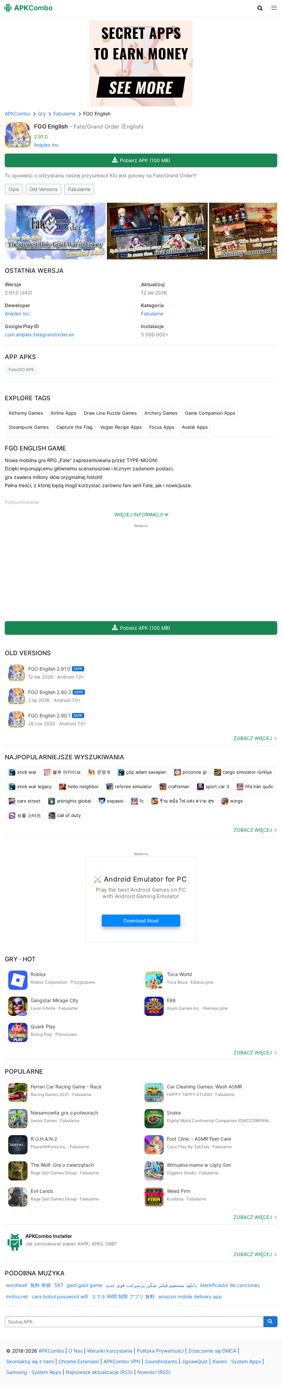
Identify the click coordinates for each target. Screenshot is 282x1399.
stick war (26, 772)
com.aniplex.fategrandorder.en (39, 334)
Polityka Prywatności (160, 1351)
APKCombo (17, 113)
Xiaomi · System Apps (236, 1361)
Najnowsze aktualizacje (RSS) (99, 1372)
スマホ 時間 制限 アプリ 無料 (123, 1296)
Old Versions (43, 189)
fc (142, 801)
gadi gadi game (84, 1285)
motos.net (17, 1296)
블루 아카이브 (67, 772)
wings (236, 801)
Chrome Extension (78, 1361)
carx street (29, 801)
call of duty (69, 815)
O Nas (75, 1351)
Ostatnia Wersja (34, 270)
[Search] (270, 1321)
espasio (115, 801)
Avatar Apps (195, 427)
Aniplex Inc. (47, 145)
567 (58, 1285)
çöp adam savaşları (146, 772)
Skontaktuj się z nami (30, 1361)
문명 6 (103, 772)
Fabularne (79, 189)
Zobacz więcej (253, 738)
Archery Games (160, 413)
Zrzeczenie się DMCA (212, 1351)
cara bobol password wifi (60, 1296)
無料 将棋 (40, 1285)
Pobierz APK (145, 160)
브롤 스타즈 (29, 815)
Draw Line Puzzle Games (110, 413)
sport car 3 (217, 786)
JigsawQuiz (195, 1361)
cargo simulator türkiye (247, 772)
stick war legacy (34, 786)
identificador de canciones (230, 1285)
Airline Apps (63, 413)
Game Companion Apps (210, 413)
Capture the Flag (74, 427)
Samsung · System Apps (33, 1372)
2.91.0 (18, 292)
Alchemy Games (26, 413)
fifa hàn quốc (259, 786)
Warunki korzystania (109, 1351)
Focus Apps (161, 427)
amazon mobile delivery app (190, 1296)
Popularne (24, 1071)
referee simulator (133, 786)
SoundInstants (161, 1361)
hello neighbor (83, 786)
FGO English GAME (35, 448)
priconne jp (195, 772)
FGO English (51, 126)
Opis (14, 189)
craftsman (178, 786)
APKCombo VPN (122, 1361)
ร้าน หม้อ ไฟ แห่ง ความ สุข (187, 801)
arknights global (74, 801)
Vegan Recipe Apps (121, 427)
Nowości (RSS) (154, 1372)
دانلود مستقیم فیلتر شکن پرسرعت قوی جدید (151, 1285)
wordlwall (16, 1285)
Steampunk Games (29, 427)
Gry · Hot (20, 959)
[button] (260, 8)
